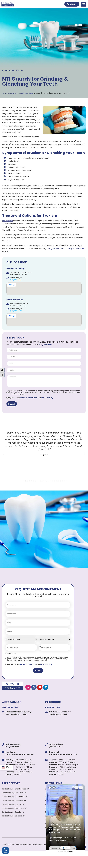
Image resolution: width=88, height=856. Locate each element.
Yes (47, 433)
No (40, 433)
